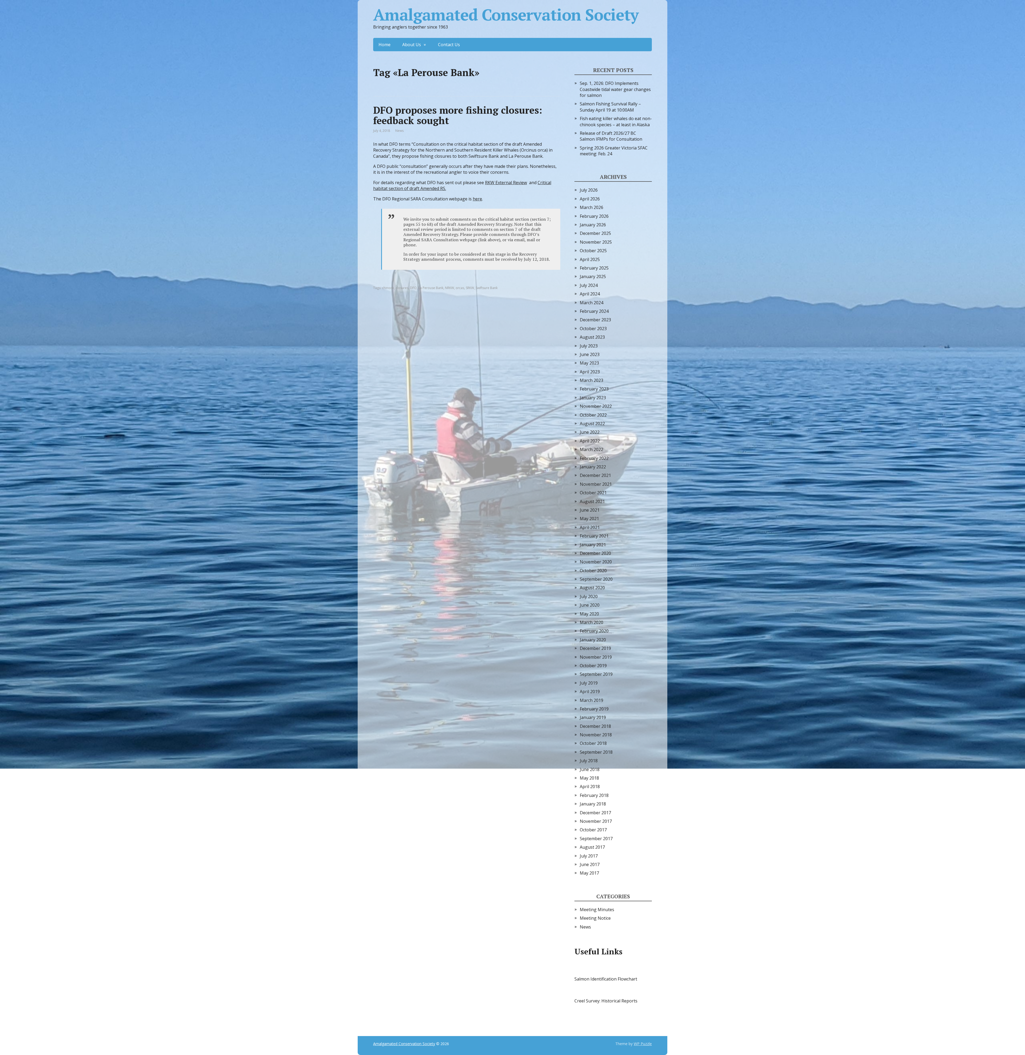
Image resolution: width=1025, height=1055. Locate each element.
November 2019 (596, 657)
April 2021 (590, 527)
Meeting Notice (595, 918)
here (477, 199)
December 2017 (595, 813)
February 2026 (594, 216)
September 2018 (596, 752)
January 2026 (593, 225)
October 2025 (593, 251)
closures (402, 288)
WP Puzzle (643, 1043)
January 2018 (593, 804)
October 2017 (593, 830)
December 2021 (595, 475)
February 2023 (594, 389)
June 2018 (590, 769)
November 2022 (596, 406)
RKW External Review (506, 182)
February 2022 (594, 458)
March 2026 (591, 207)
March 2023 (591, 380)
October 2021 (593, 493)
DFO (413, 288)
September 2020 (596, 579)
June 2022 (590, 432)
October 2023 (593, 328)
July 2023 (589, 346)
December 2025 (595, 233)
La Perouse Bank (430, 288)
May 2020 (589, 614)
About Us (411, 45)
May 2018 (589, 778)
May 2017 (589, 873)
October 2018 (593, 743)
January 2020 (593, 640)
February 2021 (594, 536)
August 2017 (592, 847)
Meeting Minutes (597, 909)
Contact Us (449, 45)
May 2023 (589, 363)
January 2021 (593, 545)
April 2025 (590, 259)
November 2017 (596, 821)
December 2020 (595, 553)
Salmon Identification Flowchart (605, 979)
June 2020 (590, 605)
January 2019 (593, 717)
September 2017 (596, 838)
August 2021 (592, 501)
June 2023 (590, 354)
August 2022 (592, 423)
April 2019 (590, 691)
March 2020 (591, 622)
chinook (388, 288)
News (399, 130)
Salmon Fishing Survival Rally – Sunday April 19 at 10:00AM (610, 107)
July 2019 (589, 683)
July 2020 (589, 596)
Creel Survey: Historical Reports (605, 1001)
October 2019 (593, 666)
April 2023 (590, 372)
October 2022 (593, 415)
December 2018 (595, 726)
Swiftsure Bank (487, 288)
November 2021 (596, 484)
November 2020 (596, 562)
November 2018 (596, 735)
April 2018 (590, 786)
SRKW (470, 288)
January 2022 (593, 467)
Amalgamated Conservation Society (505, 14)
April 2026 (590, 199)
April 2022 (590, 441)
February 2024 (594, 311)
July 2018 (589, 761)
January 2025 (593, 276)
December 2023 (595, 320)
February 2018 (594, 795)
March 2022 (591, 449)
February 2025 (594, 268)
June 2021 (590, 510)
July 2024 (589, 285)
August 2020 (592, 588)
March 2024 (591, 303)
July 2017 (589, 856)
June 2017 (590, 864)
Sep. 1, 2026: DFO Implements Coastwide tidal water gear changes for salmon (615, 89)
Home (385, 45)
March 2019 (591, 700)
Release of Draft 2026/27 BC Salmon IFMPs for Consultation (611, 136)
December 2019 (595, 648)
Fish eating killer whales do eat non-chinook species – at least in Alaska (616, 121)
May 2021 (589, 518)
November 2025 (596, 242)
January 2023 (593, 398)
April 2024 (590, 294)
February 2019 (594, 709)
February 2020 (594, 631)
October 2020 (593, 571)
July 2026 (589, 190)
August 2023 (592, 337)
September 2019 (596, 674)
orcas (460, 288)
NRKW (449, 288)
